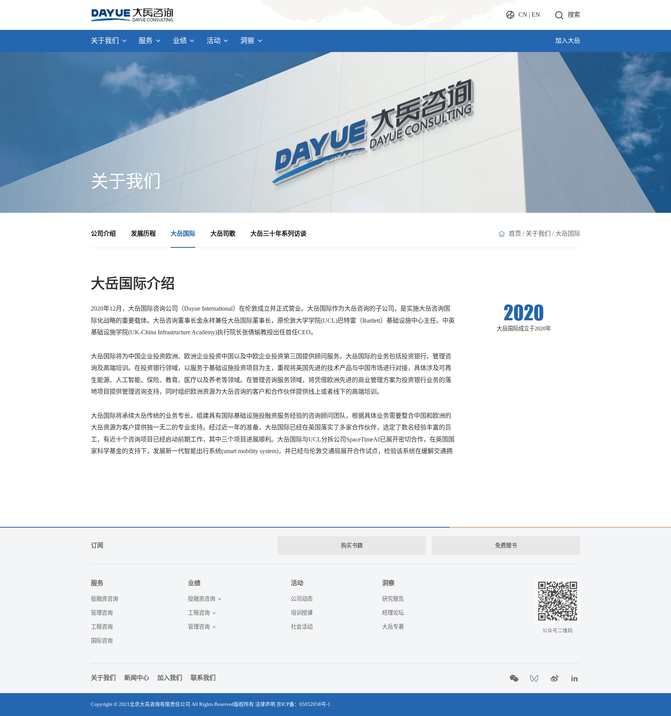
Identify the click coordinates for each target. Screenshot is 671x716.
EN (536, 14)
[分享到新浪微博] (554, 678)
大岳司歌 (222, 233)
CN (522, 14)
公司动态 (302, 599)
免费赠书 (506, 545)
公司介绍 (103, 233)
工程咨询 (102, 627)
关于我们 (105, 41)
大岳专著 (393, 627)
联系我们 (203, 677)
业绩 (180, 41)
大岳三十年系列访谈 (278, 233)
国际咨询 (102, 641)
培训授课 (302, 613)
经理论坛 (393, 613)
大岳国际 (182, 233)
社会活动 (302, 627)
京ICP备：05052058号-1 (303, 704)
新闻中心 (136, 677)
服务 (146, 41)
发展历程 (143, 233)
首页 (515, 233)
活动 (214, 41)
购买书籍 (352, 545)
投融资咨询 (104, 599)
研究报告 (393, 599)
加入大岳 (567, 40)
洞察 (247, 41)
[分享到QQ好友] (534, 678)
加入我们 (169, 677)
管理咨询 (102, 613)
